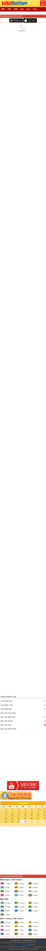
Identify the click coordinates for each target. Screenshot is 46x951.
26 (5, 809)
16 (5, 818)
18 (18, 818)
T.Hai (3, 181)
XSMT (9, 9)
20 (31, 818)
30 (31, 809)
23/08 (20, 50)
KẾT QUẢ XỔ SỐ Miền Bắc (12, 56)
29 (25, 809)
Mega (22, 9)
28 (18, 809)
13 (31, 815)
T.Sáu (3, 487)
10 (12, 815)
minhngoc (29, 947)
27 (12, 809)
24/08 (26, 50)
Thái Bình (42, 300)
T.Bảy (3, 417)
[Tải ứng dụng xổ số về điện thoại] (19, 59)
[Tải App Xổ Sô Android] (16, 20)
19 (25, 818)
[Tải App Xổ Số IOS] (30, 20)
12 (25, 815)
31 (38, 809)
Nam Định (41, 417)
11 (18, 815)
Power (35, 9)
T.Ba (3, 63)
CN (3, 300)
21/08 (8, 50)
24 (12, 821)
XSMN (3, 9)
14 (38, 815)
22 (44, 818)
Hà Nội (43, 181)
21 (38, 818)
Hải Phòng (41, 487)
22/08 (14, 50)
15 (44, 815)
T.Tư (3, 627)
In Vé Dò (24, 120)
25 (18, 821)
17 (12, 818)
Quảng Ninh (41, 63)
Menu (43, 1)
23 (5, 821)
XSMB (16, 9)
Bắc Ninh (42, 627)
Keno (28, 9)
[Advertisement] (23, 147)
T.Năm (3, 557)
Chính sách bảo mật (20, 945)
